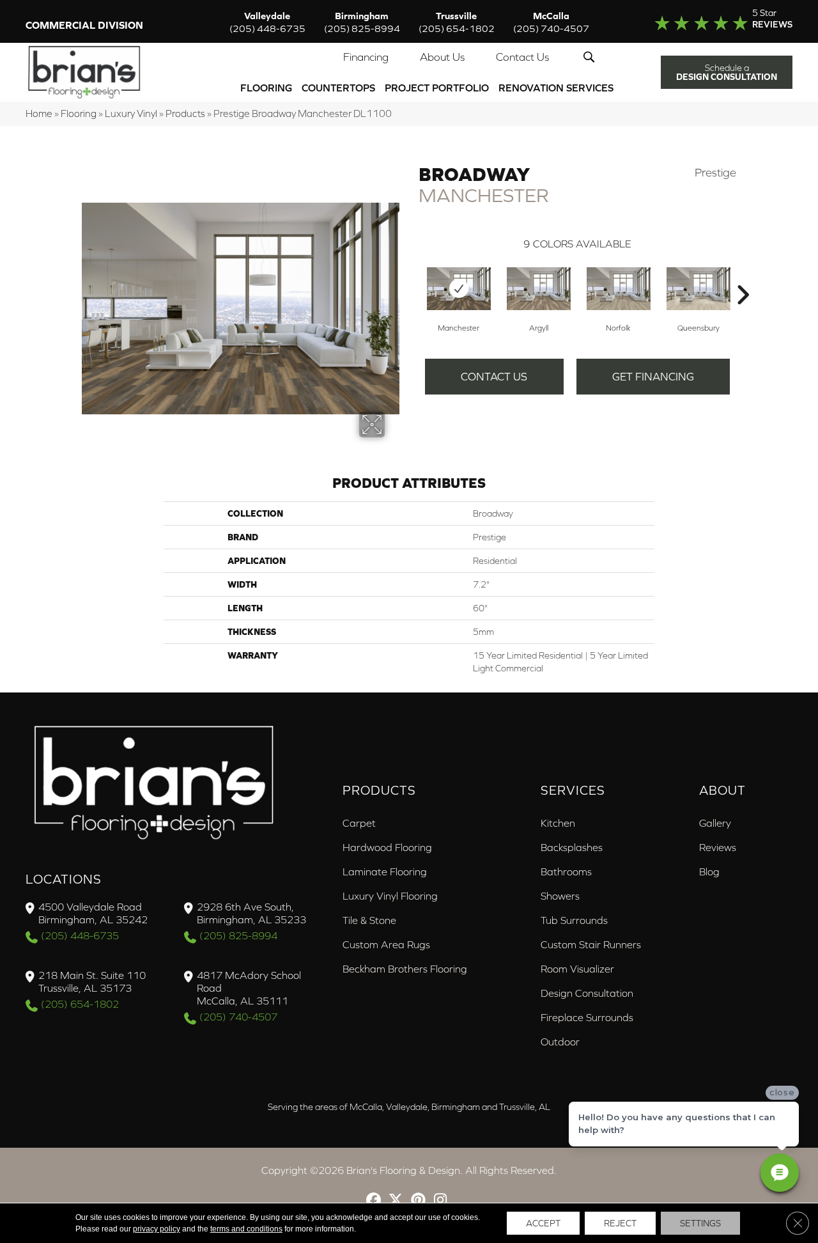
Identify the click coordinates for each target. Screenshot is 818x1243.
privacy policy (156, 1228)
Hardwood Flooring (387, 847)
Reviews (717, 847)
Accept (543, 1223)
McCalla (551, 22)
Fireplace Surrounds (587, 1017)
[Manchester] (459, 288)
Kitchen (558, 823)
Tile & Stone (369, 920)
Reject (620, 1223)
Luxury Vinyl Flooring (390, 896)
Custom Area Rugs (386, 944)
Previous (412, 275)
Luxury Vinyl (131, 113)
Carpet (359, 823)
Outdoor (560, 1041)
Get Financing (653, 376)
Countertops (338, 87)
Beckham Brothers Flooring (405, 968)
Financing (366, 57)
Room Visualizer (577, 968)
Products (185, 113)
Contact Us (522, 57)
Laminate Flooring (385, 871)
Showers (560, 896)
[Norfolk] (618, 288)
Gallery (715, 823)
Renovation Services (556, 87)
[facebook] (373, 1201)
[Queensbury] (698, 288)
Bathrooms (566, 871)
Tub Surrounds (574, 920)
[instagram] (440, 1201)
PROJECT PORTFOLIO (437, 87)
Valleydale (267, 22)
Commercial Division (84, 25)
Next (742, 275)
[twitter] (396, 1201)
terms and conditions (246, 1228)
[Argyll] (539, 288)
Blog (709, 871)
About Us (442, 57)
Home (39, 113)
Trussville (457, 22)
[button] (591, 57)
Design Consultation (587, 993)
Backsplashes (572, 847)
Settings (700, 1223)
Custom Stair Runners (591, 944)
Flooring (266, 87)
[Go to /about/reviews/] (714, 21)
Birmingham (362, 22)
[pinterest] (418, 1201)
